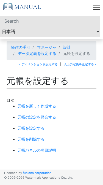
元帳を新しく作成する (37, 106)
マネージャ (46, 47)
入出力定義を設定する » (80, 64)
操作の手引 (20, 47)
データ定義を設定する (37, 53)
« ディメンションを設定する (38, 64)
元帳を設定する (31, 128)
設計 (67, 47)
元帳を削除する (31, 139)
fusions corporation (37, 173)
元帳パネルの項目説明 (37, 150)
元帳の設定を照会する (37, 117)
